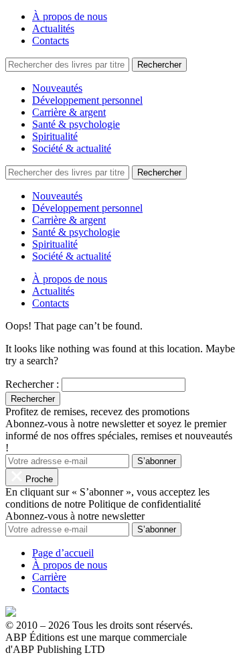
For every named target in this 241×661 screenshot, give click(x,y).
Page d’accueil (63, 553)
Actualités (53, 28)
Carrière (49, 577)
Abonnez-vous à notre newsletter (75, 516)
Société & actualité (71, 148)
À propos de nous (69, 16)
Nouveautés (57, 88)
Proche (38, 479)
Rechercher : (32, 384)
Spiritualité (55, 136)
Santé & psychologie (76, 124)
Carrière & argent (69, 112)
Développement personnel (87, 100)
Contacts (50, 40)
